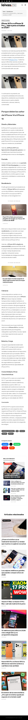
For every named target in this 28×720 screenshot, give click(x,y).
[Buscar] (22, 5)
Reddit (12, 447)
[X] (4, 1)
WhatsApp (16, 444)
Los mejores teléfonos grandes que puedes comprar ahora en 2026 (13, 573)
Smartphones (10, 11)
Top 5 (4, 551)
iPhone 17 (11, 433)
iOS (17, 431)
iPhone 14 (22, 431)
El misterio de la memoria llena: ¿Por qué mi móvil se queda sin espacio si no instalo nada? (12, 695)
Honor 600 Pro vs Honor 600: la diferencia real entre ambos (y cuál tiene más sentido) (13, 664)
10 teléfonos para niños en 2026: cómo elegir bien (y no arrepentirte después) (13, 632)
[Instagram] (6, 1)
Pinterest (5, 447)
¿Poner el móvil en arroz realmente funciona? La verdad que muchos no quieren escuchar (13, 542)
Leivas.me (11, 717)
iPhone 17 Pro (13, 59)
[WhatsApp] (9, 1)
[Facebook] (2, 1)
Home (4, 11)
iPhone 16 (4, 433)
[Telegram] (11, 1)
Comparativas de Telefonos (8, 431)
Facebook (5, 444)
